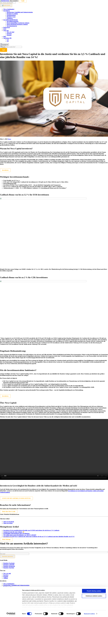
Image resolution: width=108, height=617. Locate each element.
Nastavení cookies (89, 613)
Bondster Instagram (9, 566)
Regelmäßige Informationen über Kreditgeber (16, 533)
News (9, 139)
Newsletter (7, 556)
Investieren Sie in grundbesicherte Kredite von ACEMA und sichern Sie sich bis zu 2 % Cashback (31, 530)
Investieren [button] (5, 170)
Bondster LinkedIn (8, 564)
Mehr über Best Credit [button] (8, 511)
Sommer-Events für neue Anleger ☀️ (13, 532)
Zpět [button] (3, 50)
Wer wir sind (7, 573)
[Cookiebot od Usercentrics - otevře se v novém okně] (11, 613)
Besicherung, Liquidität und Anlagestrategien (16, 585)
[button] (7, 38)
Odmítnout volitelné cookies (94, 596)
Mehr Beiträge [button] (6, 539)
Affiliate (5, 578)
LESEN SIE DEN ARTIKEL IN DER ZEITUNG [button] (16, 498)
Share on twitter (8, 523)
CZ (8, 39)
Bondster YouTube (8, 567)
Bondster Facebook (9, 563)
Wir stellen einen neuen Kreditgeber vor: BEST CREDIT (19, 535)
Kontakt (5, 576)
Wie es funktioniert (8, 583)
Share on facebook (8, 521)
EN (8, 41)
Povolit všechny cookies (94, 591)
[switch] (45, 613)
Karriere (5, 575)
